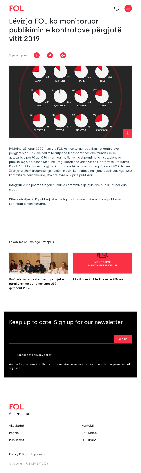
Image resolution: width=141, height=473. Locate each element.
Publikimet (16, 440)
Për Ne (14, 433)
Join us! (123, 339)
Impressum (38, 454)
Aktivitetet (16, 425)
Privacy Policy (18, 454)
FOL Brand (89, 440)
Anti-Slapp (89, 433)
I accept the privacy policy (34, 355)
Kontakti (88, 425)
